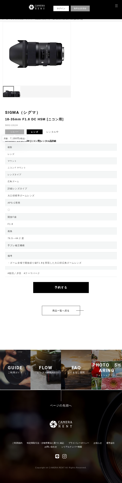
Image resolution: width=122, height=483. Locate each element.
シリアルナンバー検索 (71, 447)
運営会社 (110, 443)
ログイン (61, 8)
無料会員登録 (80, 8)
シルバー (14, 132)
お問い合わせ (50, 447)
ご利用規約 (17, 443)
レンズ (34, 132)
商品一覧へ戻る (61, 310)
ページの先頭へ (61, 406)
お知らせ (98, 443)
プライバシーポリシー (78, 443)
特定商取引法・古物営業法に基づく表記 (45, 443)
